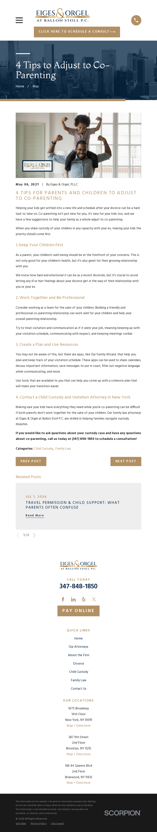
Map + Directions (79, 725)
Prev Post (31, 461)
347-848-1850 (78, 586)
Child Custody (43, 448)
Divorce (78, 663)
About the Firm (78, 655)
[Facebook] (63, 599)
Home (78, 638)
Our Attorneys (78, 646)
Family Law (63, 448)
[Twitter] (94, 599)
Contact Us (78, 688)
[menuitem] (21, 823)
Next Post (126, 461)
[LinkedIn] (73, 599)
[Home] (62, 15)
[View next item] (34, 535)
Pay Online (78, 611)
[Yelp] (83, 599)
